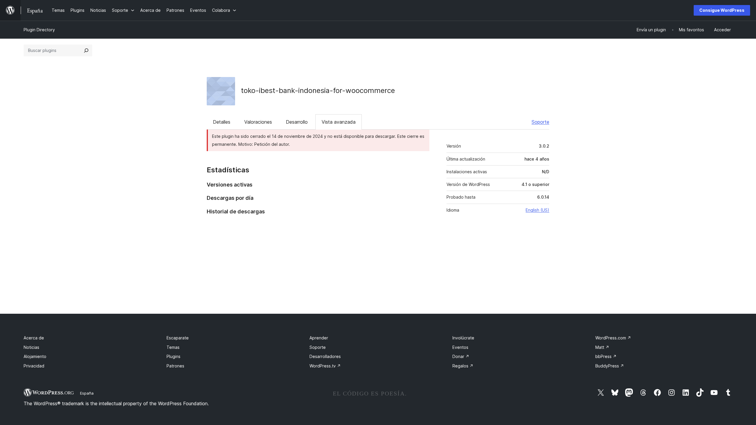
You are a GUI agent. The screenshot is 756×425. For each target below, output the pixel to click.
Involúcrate (463, 337)
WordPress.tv (325, 365)
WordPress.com (613, 337)
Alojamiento (35, 356)
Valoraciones (258, 122)
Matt (602, 347)
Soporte (540, 122)
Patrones (175, 365)
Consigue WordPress (721, 10)
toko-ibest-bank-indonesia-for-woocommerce (318, 90)
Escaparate (178, 337)
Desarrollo (297, 122)
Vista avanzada (339, 122)
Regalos (462, 365)
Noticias (31, 347)
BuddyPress (609, 365)
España (87, 393)
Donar (460, 356)
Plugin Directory (39, 29)
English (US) (537, 209)
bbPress (606, 356)
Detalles (221, 122)
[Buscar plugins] (86, 50)
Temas (173, 347)
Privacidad (34, 365)
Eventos (460, 347)
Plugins (173, 356)
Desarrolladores (325, 356)
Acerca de (34, 337)
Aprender (318, 337)
